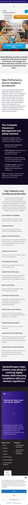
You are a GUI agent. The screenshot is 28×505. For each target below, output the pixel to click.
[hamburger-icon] (26, 11)
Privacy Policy (11, 428)
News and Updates (8, 35)
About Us (6, 33)
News (20, 1)
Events (24, 1)
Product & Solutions (8, 12)
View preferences (14, 499)
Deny (14, 495)
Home (2, 1)
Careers (11, 1)
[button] (26, 477)
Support (16, 1)
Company (5, 21)
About (6, 1)
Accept (14, 491)
